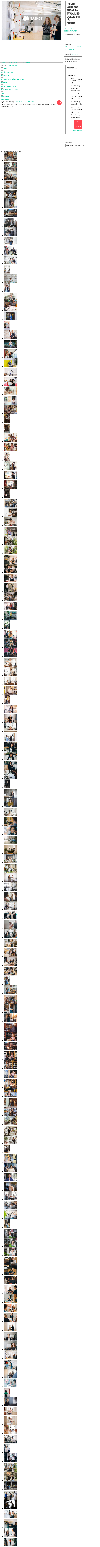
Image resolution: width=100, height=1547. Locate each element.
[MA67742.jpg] (10, 937)
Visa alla (5, 99)
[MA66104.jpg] (10, 1237)
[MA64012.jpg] (10, 1536)
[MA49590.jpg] (10, 535)
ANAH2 (15, 65)
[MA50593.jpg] (10, 507)
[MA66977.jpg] (10, 1059)
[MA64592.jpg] (7, 1452)
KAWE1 (10, 65)
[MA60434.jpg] (10, 207)
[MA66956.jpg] (10, 1096)
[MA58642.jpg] (10, 245)
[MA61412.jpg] (10, 161)
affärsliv (5, 76)
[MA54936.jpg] (10, 301)
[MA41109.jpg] (10, 722)
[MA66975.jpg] (10, 1068)
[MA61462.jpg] (10, 872)
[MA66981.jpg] (10, 1050)
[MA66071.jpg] (10, 1284)
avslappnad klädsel (9, 90)
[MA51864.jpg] (10, 469)
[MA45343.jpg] (7, 628)
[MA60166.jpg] (10, 750)
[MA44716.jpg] (10, 675)
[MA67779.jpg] (10, 909)
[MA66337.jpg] (10, 1143)
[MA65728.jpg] (10, 1349)
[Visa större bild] (31, 39)
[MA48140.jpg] (10, 610)
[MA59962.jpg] (10, 769)
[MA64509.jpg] (10, 1490)
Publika (68, 47)
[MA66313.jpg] (7, 1153)
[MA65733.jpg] (10, 1340)
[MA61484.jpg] (10, 862)
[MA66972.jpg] (10, 1087)
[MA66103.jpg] (10, 1246)
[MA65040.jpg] (10, 1377)
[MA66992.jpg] (10, 1040)
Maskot (74, 54)
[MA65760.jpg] (10, 1302)
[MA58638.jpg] (10, 254)
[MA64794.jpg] (10, 1424)
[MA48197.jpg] (10, 582)
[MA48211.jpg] (10, 563)
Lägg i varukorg (79, 124)
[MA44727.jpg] (10, 666)
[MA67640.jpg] (10, 1012)
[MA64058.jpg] (10, 1518)
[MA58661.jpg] (10, 235)
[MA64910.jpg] (10, 1405)
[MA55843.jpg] (10, 263)
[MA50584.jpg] (10, 516)
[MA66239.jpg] (10, 1181)
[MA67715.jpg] (10, 965)
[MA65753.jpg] (10, 1321)
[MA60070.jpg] (10, 760)
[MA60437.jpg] (10, 198)
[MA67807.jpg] (10, 900)
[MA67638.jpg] (10, 1022)
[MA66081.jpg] (10, 1274)
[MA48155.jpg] (10, 600)
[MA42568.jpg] (10, 694)
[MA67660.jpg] (10, 994)
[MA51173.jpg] (7, 497)
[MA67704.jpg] (10, 975)
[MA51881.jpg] (7, 460)
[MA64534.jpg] (10, 1480)
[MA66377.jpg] (10, 1115)
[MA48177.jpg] (10, 591)
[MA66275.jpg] (10, 1162)
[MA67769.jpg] (10, 919)
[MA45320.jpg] (10, 647)
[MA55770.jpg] (10, 853)
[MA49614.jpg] (10, 526)
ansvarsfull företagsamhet (13, 79)
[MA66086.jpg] (10, 1265)
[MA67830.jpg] (10, 881)
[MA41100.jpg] (10, 731)
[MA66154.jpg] (10, 1218)
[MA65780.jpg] (10, 1293)
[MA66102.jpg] (10, 1256)
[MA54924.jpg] (10, 310)
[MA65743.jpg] (10, 1330)
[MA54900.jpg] (10, 320)
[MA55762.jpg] (10, 844)
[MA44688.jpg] (10, 685)
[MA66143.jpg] (7, 1228)
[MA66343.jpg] (10, 1134)
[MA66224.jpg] (10, 1190)
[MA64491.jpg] (10, 1499)
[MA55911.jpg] (10, 834)
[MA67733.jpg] (10, 947)
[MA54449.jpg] (10, 366)
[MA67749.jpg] (10, 928)
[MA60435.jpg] (10, 189)
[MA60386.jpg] (10, 217)
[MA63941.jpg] (10, 1546)
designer (5, 97)
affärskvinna (7, 72)
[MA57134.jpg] (10, 806)
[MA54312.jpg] (10, 395)
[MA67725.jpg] (10, 956)
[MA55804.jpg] (7, 292)
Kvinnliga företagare (24, 102)
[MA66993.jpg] (10, 1031)
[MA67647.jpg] (10, 1003)
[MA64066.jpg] (10, 1527)
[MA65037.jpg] (10, 1387)
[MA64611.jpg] (10, 1443)
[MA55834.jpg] (10, 282)
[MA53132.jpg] (10, 451)
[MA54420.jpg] (10, 376)
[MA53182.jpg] (7, 423)
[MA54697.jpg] (7, 329)
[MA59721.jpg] (7, 788)
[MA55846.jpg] (7, 273)
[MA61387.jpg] (10, 170)
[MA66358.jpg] (10, 1125)
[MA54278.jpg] (10, 404)
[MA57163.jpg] (10, 797)
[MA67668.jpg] (7, 984)
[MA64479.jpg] (10, 1508)
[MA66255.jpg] (10, 1171)
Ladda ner (77, 130)
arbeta (4, 83)
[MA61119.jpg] (10, 741)
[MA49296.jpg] (10, 544)
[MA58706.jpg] (10, 226)
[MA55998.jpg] (10, 825)
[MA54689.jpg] (10, 338)
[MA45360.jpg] (10, 619)
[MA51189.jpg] (10, 488)
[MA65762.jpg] (10, 1312)
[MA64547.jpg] (10, 1462)
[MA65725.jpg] (10, 1359)
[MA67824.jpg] (10, 891)
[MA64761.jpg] (10, 1433)
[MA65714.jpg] (10, 1368)
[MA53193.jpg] (10, 413)
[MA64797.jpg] (10, 1415)
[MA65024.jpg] (7, 1396)
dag (2, 93)
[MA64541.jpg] (10, 1471)
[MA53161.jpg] (10, 441)
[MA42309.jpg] (10, 713)
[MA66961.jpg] (10, 1078)
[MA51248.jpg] (10, 479)
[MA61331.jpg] (10, 179)
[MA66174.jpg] (10, 1209)
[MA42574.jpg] (7, 703)
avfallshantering (8, 86)
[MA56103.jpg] (10, 816)
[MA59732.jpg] (10, 778)
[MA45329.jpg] (10, 638)
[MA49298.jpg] (10, 554)
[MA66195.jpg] (10, 1199)
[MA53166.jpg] (7, 432)
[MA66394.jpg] (10, 1106)
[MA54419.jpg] (10, 385)
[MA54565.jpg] (10, 357)
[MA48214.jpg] (10, 572)
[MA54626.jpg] (10, 348)
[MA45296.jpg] (10, 657)
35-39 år (4, 69)
